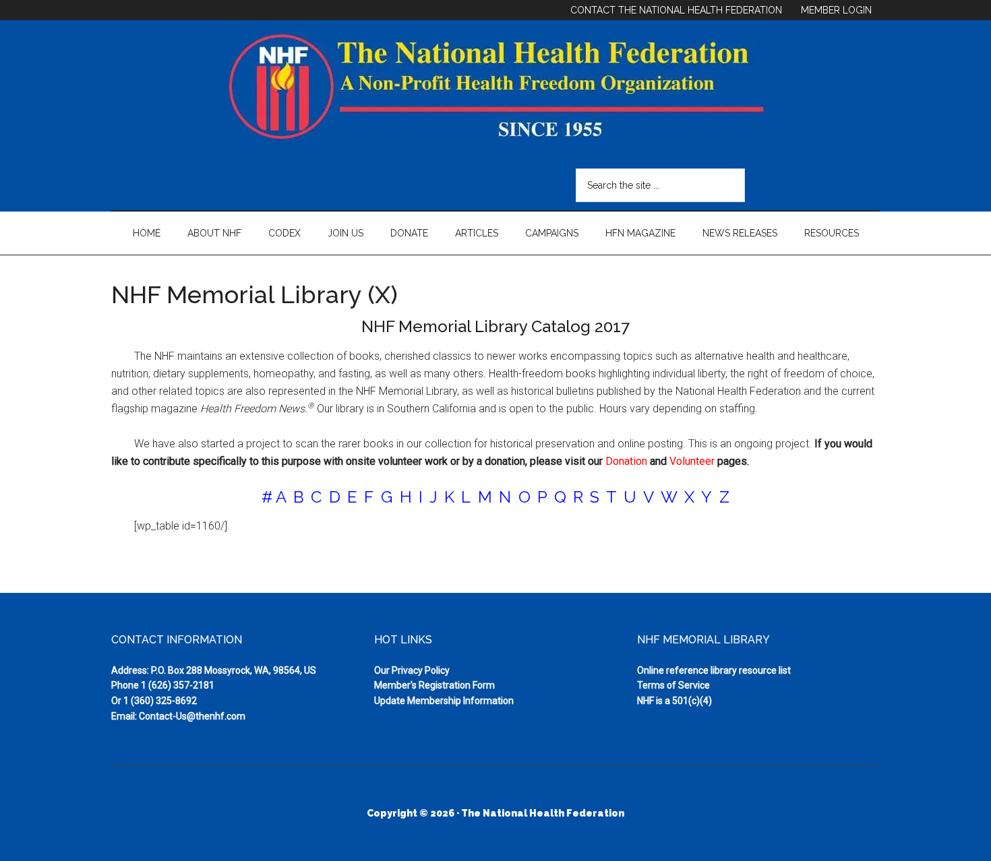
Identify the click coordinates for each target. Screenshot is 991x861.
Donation (626, 461)
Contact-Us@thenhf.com (192, 716)
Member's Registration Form (434, 685)
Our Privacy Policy (412, 670)
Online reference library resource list (714, 670)
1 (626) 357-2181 (177, 685)
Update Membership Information (444, 700)
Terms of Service (673, 685)
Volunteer (692, 461)
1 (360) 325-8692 (160, 700)
